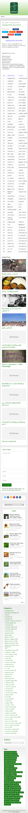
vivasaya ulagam (9, 623)
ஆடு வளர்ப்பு (8, 631)
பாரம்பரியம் (20, 792)
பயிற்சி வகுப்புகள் (13, 792)
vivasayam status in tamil (11, 768)
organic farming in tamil (10, 760)
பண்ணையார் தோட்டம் (6, 810)
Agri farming (8, 610)
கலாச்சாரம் (7, 22)
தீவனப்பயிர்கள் (8, 678)
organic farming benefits (10, 758)
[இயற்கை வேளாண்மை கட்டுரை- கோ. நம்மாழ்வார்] (6, 526)
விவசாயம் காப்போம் (10, 721)
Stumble (11, 34)
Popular (14, 511)
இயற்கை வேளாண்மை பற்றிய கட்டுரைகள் (12, 646)
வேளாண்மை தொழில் (10, 731)
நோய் (19, 788)
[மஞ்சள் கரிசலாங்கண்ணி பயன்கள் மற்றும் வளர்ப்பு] (6, 564)
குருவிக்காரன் (8, 664)
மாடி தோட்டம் (8, 705)
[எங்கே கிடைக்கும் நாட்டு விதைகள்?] (6, 554)
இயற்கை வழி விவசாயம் (10, 778)
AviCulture (7, 616)
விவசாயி (7, 727)
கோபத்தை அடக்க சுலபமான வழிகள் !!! (11, 310)
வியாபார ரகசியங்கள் (9, 441)
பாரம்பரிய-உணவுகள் (10, 692)
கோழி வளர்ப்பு (8, 666)
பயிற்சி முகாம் (8, 684)
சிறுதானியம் (8, 672)
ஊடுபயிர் (18, 782)
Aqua (6, 614)
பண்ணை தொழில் (8, 790)
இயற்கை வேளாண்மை (10, 643)
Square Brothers (16, 811)
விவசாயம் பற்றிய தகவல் (11, 725)
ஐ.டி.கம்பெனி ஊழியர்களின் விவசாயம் (11, 404)
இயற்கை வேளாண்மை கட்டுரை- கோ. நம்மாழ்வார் (16, 524)
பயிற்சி (6, 792)
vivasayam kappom (10, 627)
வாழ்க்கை (7, 711)
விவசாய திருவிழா (8, 800)
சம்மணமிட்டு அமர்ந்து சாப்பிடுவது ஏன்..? (13, 423)
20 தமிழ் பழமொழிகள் (15, 584)
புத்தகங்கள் (8, 694)
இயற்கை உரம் (8, 637)
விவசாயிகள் (17, 802)
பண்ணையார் (8, 682)
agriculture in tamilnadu (10, 612)
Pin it (20, 31)
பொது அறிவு (8, 698)
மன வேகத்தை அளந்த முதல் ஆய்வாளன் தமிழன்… (11, 346)
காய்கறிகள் (8, 660)
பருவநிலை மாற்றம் (9, 686)
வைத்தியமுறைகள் (9, 733)
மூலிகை (13, 796)
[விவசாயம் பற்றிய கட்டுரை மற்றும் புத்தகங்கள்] (6, 535)
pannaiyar (7, 618)
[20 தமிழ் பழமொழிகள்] (6, 586)
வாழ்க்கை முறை (9, 713)
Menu (3, 16)
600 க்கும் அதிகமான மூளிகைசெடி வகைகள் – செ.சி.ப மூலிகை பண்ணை (16, 516)
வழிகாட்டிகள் (8, 709)
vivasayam (8, 625)
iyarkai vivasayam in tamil (11, 754)
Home (3, 22)
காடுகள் (7, 658)
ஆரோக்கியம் (8, 633)
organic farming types (10, 762)
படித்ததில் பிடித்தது (9, 680)
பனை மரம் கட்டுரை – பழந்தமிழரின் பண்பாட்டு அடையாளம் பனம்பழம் (15, 575)
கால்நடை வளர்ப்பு (9, 662)
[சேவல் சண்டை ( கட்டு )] (14, 265)
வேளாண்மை (7, 804)
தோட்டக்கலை (13, 788)
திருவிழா (7, 676)
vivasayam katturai (9, 629)
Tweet (5, 31)
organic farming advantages (11, 756)
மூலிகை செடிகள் (9, 707)
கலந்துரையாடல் (9, 652)
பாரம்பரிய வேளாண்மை (9, 794)
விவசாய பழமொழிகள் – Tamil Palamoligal (12, 365)
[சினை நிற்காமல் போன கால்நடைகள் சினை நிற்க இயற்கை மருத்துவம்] (6, 594)
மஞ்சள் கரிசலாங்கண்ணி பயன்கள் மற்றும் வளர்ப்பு (15, 562)
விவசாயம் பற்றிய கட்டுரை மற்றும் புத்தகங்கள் (16, 534)
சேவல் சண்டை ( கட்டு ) (10, 274)
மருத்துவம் (7, 702)
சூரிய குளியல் (7, 328)
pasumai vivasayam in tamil (12, 620)
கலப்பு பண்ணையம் (9, 654)
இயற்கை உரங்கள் (8, 776)
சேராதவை (7, 674)
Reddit (13, 31)
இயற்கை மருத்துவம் (10, 639)
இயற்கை (7, 635)
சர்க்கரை (7, 788)
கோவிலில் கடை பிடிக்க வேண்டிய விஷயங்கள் (13, 385)
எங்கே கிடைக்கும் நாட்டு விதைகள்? (15, 553)
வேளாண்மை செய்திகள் (10, 729)
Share (16, 29)
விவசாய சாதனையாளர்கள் (11, 717)
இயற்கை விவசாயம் (9, 641)
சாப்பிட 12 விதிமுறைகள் (10, 291)
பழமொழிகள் (8, 688)
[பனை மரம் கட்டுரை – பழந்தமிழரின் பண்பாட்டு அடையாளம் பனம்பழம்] (6, 575)
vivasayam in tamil (9, 766)
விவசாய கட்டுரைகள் (10, 715)
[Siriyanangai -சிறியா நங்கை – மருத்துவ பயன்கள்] (6, 545)
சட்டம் (6, 668)
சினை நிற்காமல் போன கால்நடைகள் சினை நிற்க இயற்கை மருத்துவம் (15, 594)
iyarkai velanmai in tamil (10, 752)
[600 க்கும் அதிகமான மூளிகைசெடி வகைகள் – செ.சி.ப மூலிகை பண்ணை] (6, 516)
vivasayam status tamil (10, 770)
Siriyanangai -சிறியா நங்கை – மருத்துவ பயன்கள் (16, 543)
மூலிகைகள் (19, 796)
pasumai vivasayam (9, 764)
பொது (6, 696)
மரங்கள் (7, 700)
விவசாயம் (7, 719)
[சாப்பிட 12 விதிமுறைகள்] (14, 283)
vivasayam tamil (8, 772)
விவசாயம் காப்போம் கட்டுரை (12, 723)
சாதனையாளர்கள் (9, 670)
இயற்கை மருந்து (17, 776)
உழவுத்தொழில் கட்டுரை (10, 650)
